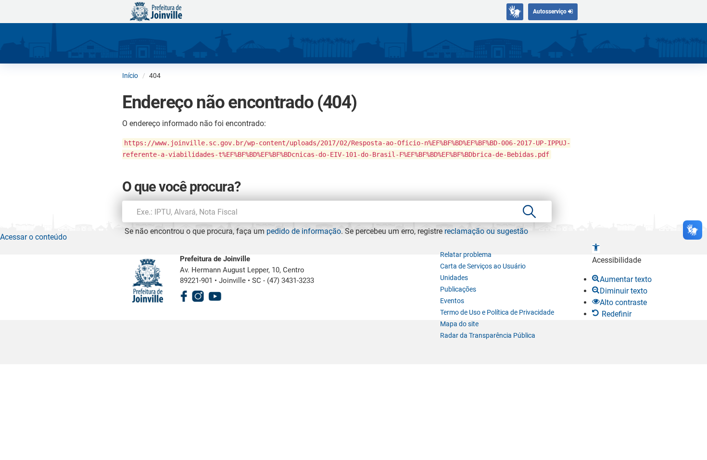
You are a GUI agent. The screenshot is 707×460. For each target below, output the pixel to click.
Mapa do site (459, 324)
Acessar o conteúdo (33, 237)
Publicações (458, 289)
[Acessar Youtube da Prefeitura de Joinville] (215, 294)
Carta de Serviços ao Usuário (483, 266)
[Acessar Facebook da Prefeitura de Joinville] (184, 294)
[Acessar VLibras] (514, 11)
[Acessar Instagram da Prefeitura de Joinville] (197, 294)
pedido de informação (303, 231)
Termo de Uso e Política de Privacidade (497, 312)
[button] (596, 248)
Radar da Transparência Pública (487, 335)
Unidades (454, 277)
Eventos (452, 301)
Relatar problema (466, 254)
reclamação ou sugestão (486, 231)
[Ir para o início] (155, 10)
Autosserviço (550, 11)
